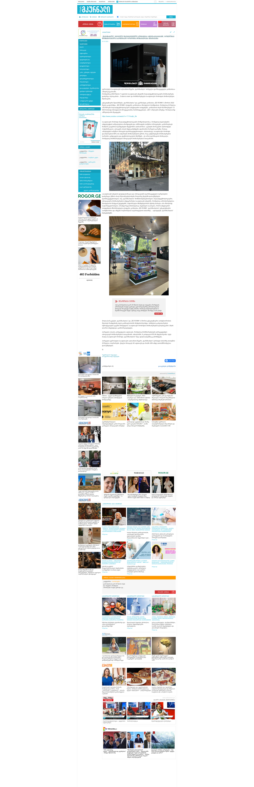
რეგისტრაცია (171, 1)
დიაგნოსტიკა (84, 104)
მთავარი (81, 1)
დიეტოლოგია (84, 66)
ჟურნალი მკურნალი (107, 17)
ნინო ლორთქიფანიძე (87, 184)
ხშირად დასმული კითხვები (128, 1)
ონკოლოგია (84, 82)
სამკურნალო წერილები (110, 596)
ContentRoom (167, 373)
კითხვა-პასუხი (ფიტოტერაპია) (114, 577)
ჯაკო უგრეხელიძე (85, 187)
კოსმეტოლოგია (85, 85)
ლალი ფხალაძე (85, 177)
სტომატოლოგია (85, 57)
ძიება (171, 17)
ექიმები (94, 17)
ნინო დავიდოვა (85, 174)
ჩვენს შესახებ (91, 1)
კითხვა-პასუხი (84, 147)
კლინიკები (84, 17)
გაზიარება (171, 360)
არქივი (82, 142)
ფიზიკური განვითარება (87, 163)
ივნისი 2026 (95, 142)
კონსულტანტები (85, 171)
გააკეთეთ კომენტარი (167, 366)
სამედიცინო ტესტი (86, 101)
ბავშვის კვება (93, 157)
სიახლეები (83, 44)
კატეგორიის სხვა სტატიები (112, 504)
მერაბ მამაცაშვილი (86, 181)
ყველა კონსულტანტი (91, 190)
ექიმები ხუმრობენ (86, 91)
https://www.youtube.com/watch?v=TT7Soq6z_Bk (119, 116)
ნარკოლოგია (84, 69)
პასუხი (157, 313)
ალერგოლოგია (85, 63)
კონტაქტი (111, 1)
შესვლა (161, 1)
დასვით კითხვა (163, 592)
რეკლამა (102, 1)
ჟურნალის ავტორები (86, 109)
